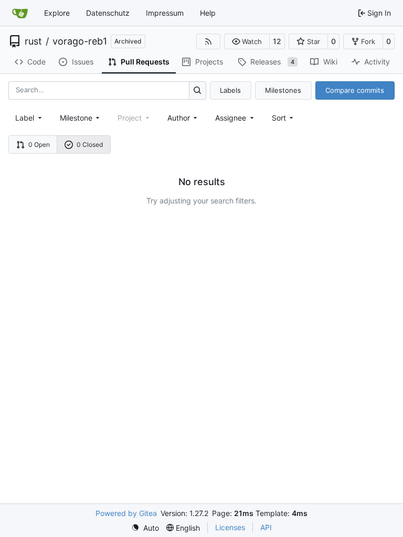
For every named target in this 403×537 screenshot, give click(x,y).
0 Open (39, 144)
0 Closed (90, 144)
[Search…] (197, 90)
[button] (247, 41)
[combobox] (29, 118)
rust (33, 41)
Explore (57, 12)
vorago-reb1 (79, 41)
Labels (230, 90)
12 (277, 41)
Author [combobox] (178, 117)
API (266, 527)
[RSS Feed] (208, 41)
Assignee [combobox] (230, 117)
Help (208, 12)
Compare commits (354, 90)
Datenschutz (108, 12)
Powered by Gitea (126, 513)
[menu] (283, 118)
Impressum (165, 12)
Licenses (230, 527)
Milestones (283, 90)
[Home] (20, 13)
